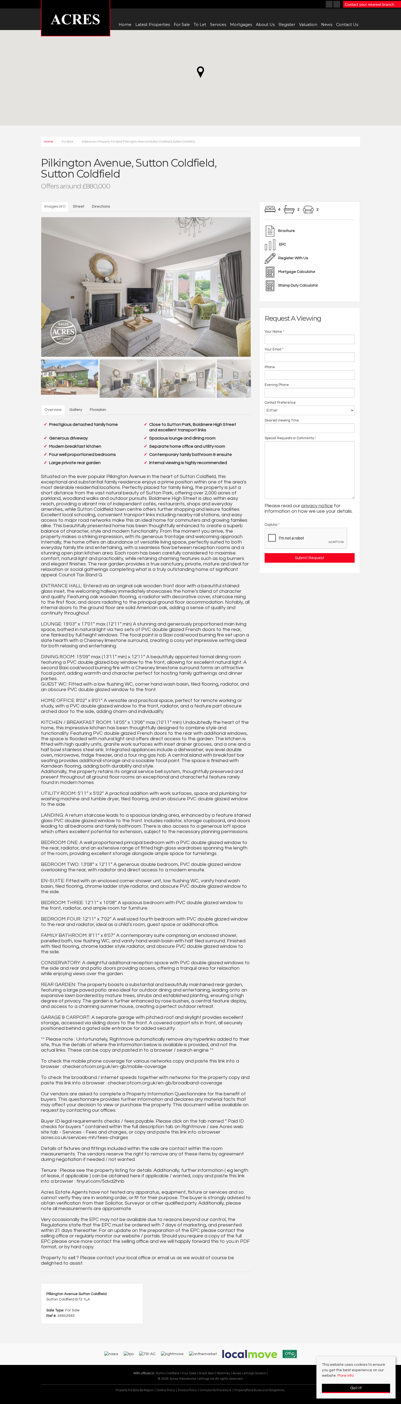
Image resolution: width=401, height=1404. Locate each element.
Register (287, 24)
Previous (31, 286)
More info (345, 1376)
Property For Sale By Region (135, 1390)
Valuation (308, 24)
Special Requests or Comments (290, 438)
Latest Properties (152, 24)
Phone (270, 367)
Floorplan (98, 410)
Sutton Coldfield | (169, 1373)
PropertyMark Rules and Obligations (259, 1390)
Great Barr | (208, 1373)
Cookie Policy (166, 1390)
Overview (53, 410)
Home (125, 24)
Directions (101, 206)
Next (260, 286)
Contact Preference (280, 403)
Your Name (274, 332)
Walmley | (225, 1373)
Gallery (75, 410)
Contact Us (347, 24)
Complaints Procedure (215, 1390)
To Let (200, 24)
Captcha (272, 525)
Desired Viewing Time (282, 420)
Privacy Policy (187, 1390)
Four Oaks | (190, 1373)
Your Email (274, 349)
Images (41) (54, 206)
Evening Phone (277, 385)
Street (78, 206)
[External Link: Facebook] (329, 5)
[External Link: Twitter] (337, 5)
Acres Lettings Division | (250, 1373)
